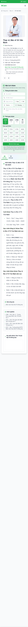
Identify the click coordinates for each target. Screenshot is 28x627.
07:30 (16, 129)
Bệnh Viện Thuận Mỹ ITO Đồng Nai (14, 67)
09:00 (11, 132)
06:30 (5, 129)
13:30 (22, 136)
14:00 (5, 140)
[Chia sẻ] (8, 78)
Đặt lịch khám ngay (14, 144)
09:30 (16, 132)
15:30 (22, 140)
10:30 (5, 136)
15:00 (16, 140)
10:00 (22, 132)
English (24, 1)
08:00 (22, 129)
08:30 (5, 132)
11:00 (11, 136)
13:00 (16, 136)
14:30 (11, 140)
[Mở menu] (25, 5)
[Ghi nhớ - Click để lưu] (4, 78)
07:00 (11, 129)
